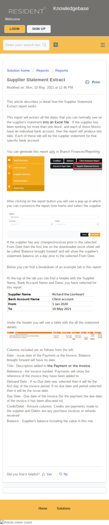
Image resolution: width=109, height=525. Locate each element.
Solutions (63, 508)
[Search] (44, 45)
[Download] (45, 264)
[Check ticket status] (55, 44)
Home (43, 508)
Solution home (19, 70)
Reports (42, 70)
